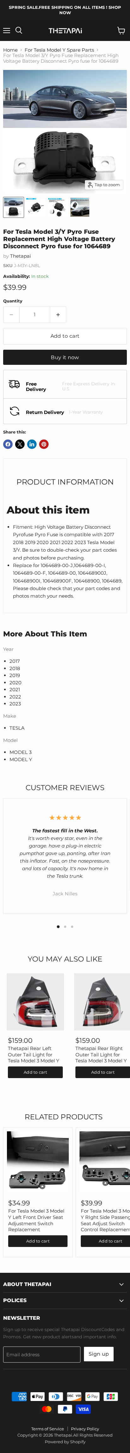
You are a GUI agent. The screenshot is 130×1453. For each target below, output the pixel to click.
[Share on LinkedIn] (32, 444)
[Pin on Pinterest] (44, 444)
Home (10, 50)
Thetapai (20, 256)
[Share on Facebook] (8, 444)
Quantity (12, 301)
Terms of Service (47, 1428)
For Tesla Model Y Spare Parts (59, 50)
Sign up (99, 1354)
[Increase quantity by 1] (58, 315)
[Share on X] (20, 444)
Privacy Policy (85, 1428)
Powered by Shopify (65, 1441)
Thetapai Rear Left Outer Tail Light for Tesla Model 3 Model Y (33, 1054)
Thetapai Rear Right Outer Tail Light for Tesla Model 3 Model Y (101, 1054)
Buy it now (65, 357)
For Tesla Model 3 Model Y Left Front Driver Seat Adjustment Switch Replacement (36, 1220)
